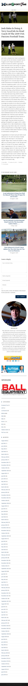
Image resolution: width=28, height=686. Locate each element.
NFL (2, 424)
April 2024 (3, 517)
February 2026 (4, 457)
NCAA (2, 421)
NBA (2, 418)
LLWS (2, 408)
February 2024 (4, 522)
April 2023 (3, 549)
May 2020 (3, 644)
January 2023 (4, 557)
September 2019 (5, 666)
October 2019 (4, 663)
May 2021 (3, 612)
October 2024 (4, 500)
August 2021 (4, 604)
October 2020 (4, 631)
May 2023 (3, 546)
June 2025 (3, 478)
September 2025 (5, 470)
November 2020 (5, 628)
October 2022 (4, 566)
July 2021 (3, 606)
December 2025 (4, 462)
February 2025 (4, 489)
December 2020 (4, 625)
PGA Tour (3, 432)
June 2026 (3, 446)
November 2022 (5, 563)
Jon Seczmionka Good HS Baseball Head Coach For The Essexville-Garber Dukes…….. (14, 222)
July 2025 (3, 476)
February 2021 (4, 620)
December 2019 (4, 658)
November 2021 (5, 595)
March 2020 (4, 650)
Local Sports (4, 410)
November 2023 (5, 530)
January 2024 (4, 525)
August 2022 (4, 571)
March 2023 (4, 552)
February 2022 (4, 587)
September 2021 (5, 601)
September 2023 (5, 536)
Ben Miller (5, 162)
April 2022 (3, 582)
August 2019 (4, 669)
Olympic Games (5, 429)
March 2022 (4, 585)
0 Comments (5, 164)
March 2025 (4, 487)
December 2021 (4, 593)
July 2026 (3, 443)
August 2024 (4, 506)
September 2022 (5, 568)
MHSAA (20, 162)
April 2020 (3, 647)
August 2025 (4, 473)
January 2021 (4, 623)
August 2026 (4, 440)
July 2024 (3, 508)
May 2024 (3, 514)
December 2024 (4, 495)
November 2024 (5, 497)
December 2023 (4, 527)
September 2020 (5, 634)
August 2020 (4, 636)
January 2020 (4, 655)
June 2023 (3, 544)
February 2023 (4, 555)
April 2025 (3, 484)
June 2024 (3, 511)
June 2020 (3, 642)
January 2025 (4, 492)
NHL (2, 427)
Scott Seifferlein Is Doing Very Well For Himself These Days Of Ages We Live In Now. (14, 195)
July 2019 (3, 672)
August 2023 (4, 538)
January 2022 (4, 590)
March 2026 (4, 454)
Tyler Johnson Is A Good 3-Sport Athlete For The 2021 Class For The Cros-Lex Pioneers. (14, 249)
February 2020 (4, 653)
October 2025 (4, 468)
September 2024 (5, 503)
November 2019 (5, 661)
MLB (2, 416)
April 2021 (3, 614)
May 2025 (3, 481)
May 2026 (3, 448)
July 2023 (3, 541)
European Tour (4, 405)
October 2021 (4, 598)
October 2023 (4, 533)
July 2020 (3, 639)
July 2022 (3, 574)
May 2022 (3, 579)
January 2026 (4, 459)
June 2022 (3, 576)
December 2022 (4, 560)
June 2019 (3, 674)
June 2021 (3, 609)
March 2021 (4, 617)
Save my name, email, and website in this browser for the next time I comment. (13, 291)
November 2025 (5, 465)
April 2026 (3, 451)
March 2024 (4, 519)
